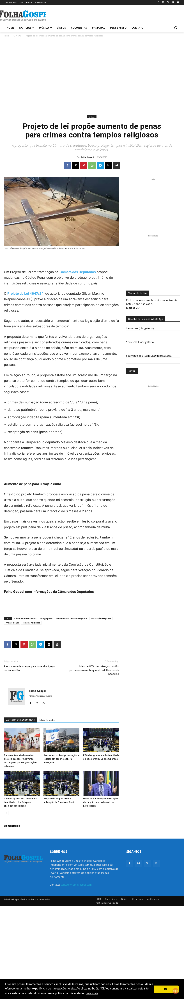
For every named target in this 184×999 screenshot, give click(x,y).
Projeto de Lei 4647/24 (25, 293)
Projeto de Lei (12, 622)
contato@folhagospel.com (76, 884)
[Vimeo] (173, 3)
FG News (17, 35)
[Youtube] (178, 3)
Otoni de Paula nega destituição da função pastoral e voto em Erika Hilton (100, 802)
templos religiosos (31, 622)
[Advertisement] (88, 15)
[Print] (116, 165)
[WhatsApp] (92, 165)
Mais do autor (47, 720)
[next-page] (12, 813)
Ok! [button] (166, 989)
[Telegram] (100, 165)
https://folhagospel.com (40, 696)
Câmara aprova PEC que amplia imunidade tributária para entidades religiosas (20, 802)
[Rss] (156, 863)
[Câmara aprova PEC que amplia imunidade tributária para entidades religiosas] (22, 783)
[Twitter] (147, 863)
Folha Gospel (87, 157)
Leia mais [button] (92, 993)
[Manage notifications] (175, 991)
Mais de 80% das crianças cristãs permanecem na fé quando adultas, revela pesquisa (94, 670)
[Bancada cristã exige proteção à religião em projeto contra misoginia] (61, 740)
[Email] (108, 165)
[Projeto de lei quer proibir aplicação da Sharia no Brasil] (61, 783)
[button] (175, 27)
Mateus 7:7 (133, 307)
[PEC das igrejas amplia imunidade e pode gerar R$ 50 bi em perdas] (101, 740)
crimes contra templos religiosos (71, 618)
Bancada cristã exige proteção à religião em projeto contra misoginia (61, 759)
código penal (46, 618)
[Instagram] (163, 3)
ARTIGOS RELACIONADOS (20, 720)
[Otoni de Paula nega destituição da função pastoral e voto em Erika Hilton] (101, 783)
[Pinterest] (83, 165)
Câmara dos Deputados (77, 272)
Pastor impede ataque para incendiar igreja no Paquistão (29, 668)
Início (6, 35)
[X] (168, 3)
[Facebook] (158, 3)
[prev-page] (6, 813)
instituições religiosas (101, 618)
